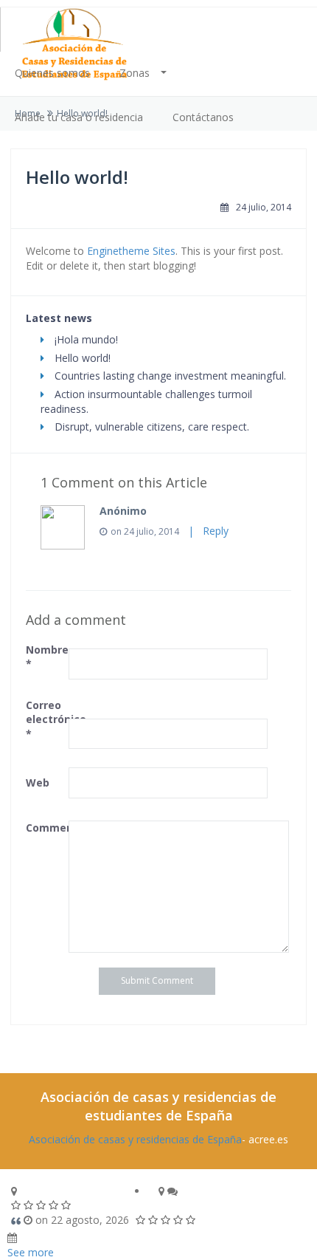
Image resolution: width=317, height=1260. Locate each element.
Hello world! (81, 358)
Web (37, 782)
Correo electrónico (46, 719)
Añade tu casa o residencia (79, 117)
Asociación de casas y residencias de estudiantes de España (158, 1106)
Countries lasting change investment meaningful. (169, 376)
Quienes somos (52, 73)
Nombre (46, 657)
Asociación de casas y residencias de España (135, 1139)
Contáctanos (203, 117)
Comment (46, 828)
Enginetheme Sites (131, 251)
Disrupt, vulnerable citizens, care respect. (150, 427)
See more (30, 1252)
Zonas (134, 73)
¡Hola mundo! (85, 339)
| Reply (205, 531)
